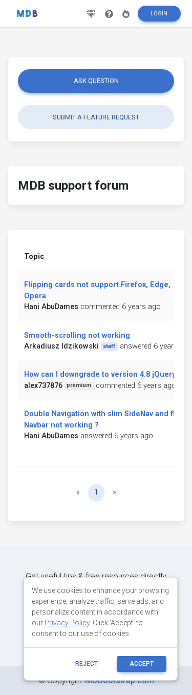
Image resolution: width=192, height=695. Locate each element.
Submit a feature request (96, 117)
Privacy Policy (67, 623)
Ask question (96, 81)
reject (86, 663)
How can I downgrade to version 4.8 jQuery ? (103, 374)
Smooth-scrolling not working (77, 335)
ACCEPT (142, 663)
